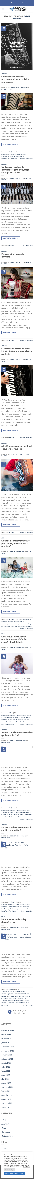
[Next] (29, 46)
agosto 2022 (6, 1063)
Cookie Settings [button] (9, 1170)
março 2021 (6, 1099)
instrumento (22, 812)
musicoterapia (15, 814)
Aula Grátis (5, 1124)
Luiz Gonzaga (13, 909)
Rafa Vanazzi (18, 626)
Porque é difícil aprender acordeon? (13, 255)
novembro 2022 (7, 1051)
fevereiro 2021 (7, 1103)
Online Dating (6, 1136)
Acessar (4, 1148)
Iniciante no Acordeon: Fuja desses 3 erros (14, 920)
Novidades (5, 1132)
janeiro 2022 (6, 1091)
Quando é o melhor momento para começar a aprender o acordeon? (15, 543)
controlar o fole (14, 998)
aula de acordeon (13, 812)
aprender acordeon (14, 156)
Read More (26, 1167)
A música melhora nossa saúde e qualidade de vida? (16, 733)
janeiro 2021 (6, 1107)
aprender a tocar (13, 994)
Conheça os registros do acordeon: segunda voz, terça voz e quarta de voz (15, 169)
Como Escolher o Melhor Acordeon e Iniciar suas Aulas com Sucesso (15, 79)
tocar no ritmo (19, 1003)
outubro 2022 (6, 1055)
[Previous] (4, 46)
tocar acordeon (27, 626)
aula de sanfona (12, 158)
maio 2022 (5, 1075)
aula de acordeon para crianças (17, 624)
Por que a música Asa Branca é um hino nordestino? (16, 829)
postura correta (13, 1000)
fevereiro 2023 (7, 1039)
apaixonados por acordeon (16, 715)
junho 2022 (5, 1071)
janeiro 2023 (6, 1043)
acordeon (4, 154)
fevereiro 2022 (7, 1087)
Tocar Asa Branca (10, 911)
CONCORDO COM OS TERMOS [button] (14, 1173)
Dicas (3, 634)
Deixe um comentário (26, 158)
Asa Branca (11, 906)
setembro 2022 (7, 1059)
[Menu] (2, 9)
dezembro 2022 (7, 1047)
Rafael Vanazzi (6, 89)
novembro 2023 (7, 1031)
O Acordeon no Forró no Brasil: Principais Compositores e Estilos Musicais (16, 351)
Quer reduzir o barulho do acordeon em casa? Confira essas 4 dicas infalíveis (14, 639)
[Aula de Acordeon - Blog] (18, 9)
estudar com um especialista (16, 719)
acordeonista (12, 154)
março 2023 (6, 1035)
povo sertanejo (22, 909)
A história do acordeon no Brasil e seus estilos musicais (16, 447)
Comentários (28, 245)
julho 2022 (5, 1067)
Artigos (4, 74)
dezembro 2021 (7, 1095)
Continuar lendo (17, 67)
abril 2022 (5, 1079)
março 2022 (6, 1083)
